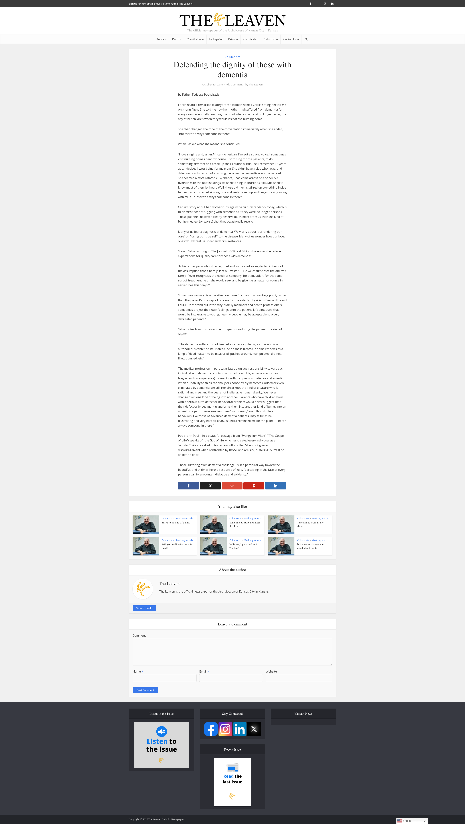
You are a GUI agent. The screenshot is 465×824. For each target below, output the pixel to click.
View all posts (144, 608)
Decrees (176, 39)
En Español (216, 39)
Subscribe (269, 39)
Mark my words (184, 518)
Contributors (194, 39)
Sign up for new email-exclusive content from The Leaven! (161, 3)
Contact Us (289, 39)
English (407, 820)
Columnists (232, 57)
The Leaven (256, 84)
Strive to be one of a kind (176, 522)
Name (138, 671)
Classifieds (249, 39)
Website (271, 671)
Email (204, 671)
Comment (139, 635)
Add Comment (234, 84)
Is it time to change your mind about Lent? (311, 546)
